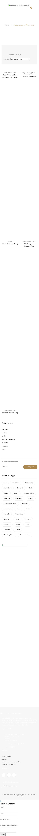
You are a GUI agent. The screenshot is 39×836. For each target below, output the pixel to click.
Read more (15, 96)
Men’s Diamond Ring (10, 244)
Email (2, 813)
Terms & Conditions (8, 764)
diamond (7, 498)
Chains (4, 433)
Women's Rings (25, 535)
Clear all (4, 466)
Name (2, 807)
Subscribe (34, 786)
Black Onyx (7, 488)
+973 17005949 (10, 747)
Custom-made (29, 493)
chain (31, 488)
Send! (3, 834)
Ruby (27, 524)
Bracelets (5, 429)
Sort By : (6, 59)
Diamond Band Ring (29, 76)
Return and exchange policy (11, 762)
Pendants (5, 446)
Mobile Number (5, 819)
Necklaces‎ (5, 443)
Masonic (6, 514)
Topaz (17, 529)
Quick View (15, 92)
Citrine (6, 493)
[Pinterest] (14, 775)
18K (5, 483)
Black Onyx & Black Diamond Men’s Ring (10, 76)
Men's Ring (19, 514)
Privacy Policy (6, 756)
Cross (16, 493)
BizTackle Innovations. (23, 794)
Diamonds (18, 498)
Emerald (30, 498)
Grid (5, 47)
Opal (17, 519)
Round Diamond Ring (10, 413)
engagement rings (10, 503)
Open (4, 2)
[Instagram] (9, 775)
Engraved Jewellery (8, 439)
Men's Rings (8, 72)
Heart (28, 509)
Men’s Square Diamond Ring (29, 245)
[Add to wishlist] (15, 85)
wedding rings (9, 535)
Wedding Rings (29, 74)
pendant (28, 519)
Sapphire (7, 529)
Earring (4, 436)
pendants (7, 524)
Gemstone (7, 509)
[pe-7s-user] (26, 9)
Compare (15, 88)
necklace (7, 519)
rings (18, 524)
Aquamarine (29, 483)
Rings (14, 72)
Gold (18, 509)
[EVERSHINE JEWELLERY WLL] (19, 5)
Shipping (4, 759)
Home (7, 25)
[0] (30, 9)
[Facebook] (4, 775)
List (9, 47)
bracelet (20, 488)
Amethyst (15, 483)
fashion (25, 503)
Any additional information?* (9, 825)
